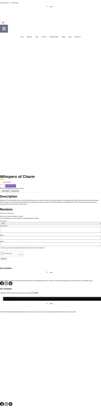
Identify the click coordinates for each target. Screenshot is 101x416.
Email (2, 241)
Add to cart (11, 186)
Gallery (63, 37)
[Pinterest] (10, 404)
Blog (70, 37)
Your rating (3, 221)
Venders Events (53, 37)
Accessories (15, 188)
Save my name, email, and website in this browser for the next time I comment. (23, 248)
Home (22, 37)
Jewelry (22, 188)
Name (2, 235)
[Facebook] (2, 404)
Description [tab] (5, 191)
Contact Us (77, 37)
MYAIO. (36, 293)
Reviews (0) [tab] (14, 191)
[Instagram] (6, 404)
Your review (3, 226)
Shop (36, 37)
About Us (29, 37)
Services (43, 37)
